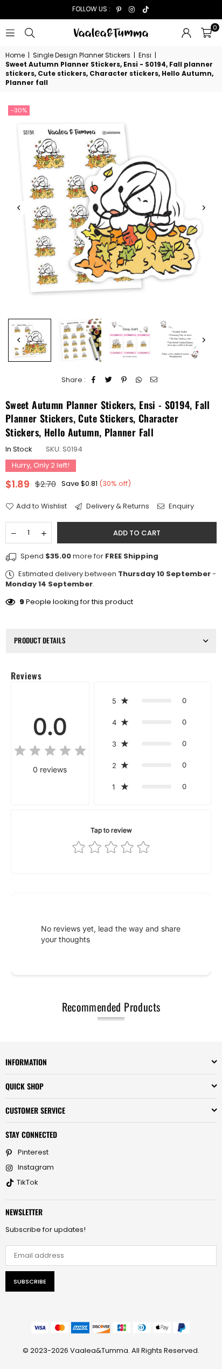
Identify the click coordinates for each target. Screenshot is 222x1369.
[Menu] (10, 32)
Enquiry (180, 506)
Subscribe (29, 1281)
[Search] (29, 32)
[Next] (203, 208)
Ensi (144, 55)
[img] (50, 752)
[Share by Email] (154, 380)
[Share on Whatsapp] (139, 380)
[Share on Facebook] (94, 380)
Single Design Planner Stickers (81, 55)
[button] (206, 32)
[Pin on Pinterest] (124, 380)
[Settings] (186, 32)
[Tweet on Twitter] (109, 380)
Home (15, 55)
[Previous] (19, 208)
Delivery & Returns (117, 506)
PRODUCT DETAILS (39, 640)
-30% (19, 110)
